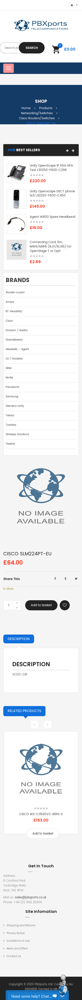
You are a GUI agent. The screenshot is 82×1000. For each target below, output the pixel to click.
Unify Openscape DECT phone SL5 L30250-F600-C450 (52, 193)
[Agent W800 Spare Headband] (16, 224)
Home (26, 108)
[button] (67, 150)
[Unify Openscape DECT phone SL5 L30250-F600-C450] (16, 198)
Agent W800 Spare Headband (52, 216)
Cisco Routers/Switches (37, 118)
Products (45, 108)
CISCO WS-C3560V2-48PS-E (41, 814)
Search (32, 48)
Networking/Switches (37, 113)
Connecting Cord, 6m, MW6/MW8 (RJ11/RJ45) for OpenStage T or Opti (51, 246)
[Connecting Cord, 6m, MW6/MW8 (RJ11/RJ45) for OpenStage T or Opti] (16, 250)
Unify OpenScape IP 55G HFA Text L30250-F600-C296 (51, 167)
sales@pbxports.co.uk (30, 897)
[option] (41, 788)
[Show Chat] (55, 996)
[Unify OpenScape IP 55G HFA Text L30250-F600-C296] (16, 173)
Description (19, 639)
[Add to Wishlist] (65, 605)
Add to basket (41, 605)
